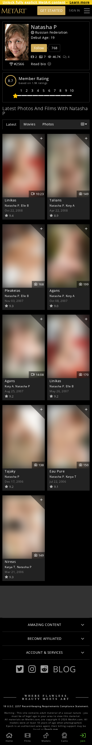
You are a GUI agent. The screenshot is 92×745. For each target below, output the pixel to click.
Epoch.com (51, 729)
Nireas (10, 561)
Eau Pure (57, 471)
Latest (11, 124)
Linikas (11, 200)
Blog (64, 669)
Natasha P (12, 205)
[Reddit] (44, 669)
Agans (55, 290)
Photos (48, 124)
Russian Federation (51, 32)
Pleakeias (13, 290)
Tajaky (10, 471)
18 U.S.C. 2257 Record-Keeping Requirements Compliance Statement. (46, 706)
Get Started (51, 10)
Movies (29, 124)
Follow (39, 48)
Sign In (74, 10)
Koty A (70, 205)
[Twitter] (20, 669)
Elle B (25, 205)
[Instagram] (32, 669)
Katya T (71, 476)
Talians (56, 200)
